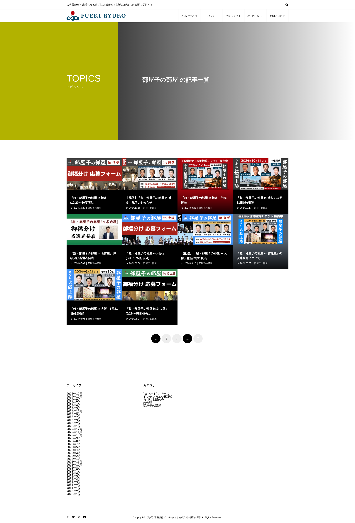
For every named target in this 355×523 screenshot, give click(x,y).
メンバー (211, 15)
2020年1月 (74, 494)
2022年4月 (74, 449)
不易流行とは (189, 15)
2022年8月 (74, 441)
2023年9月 (74, 414)
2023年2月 (74, 423)
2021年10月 (74, 464)
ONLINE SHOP (255, 15)
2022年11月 (74, 432)
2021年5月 (74, 476)
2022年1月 (74, 458)
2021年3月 (74, 482)
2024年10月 (74, 396)
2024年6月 (74, 405)
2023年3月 (74, 420)
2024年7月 (74, 402)
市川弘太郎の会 (153, 399)
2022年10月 (74, 435)
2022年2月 (74, 455)
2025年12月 (74, 393)
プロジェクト (233, 15)
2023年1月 (74, 426)
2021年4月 (74, 479)
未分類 (147, 402)
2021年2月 (74, 485)
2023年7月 (74, 417)
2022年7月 (74, 444)
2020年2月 (74, 491)
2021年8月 (74, 467)
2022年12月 (74, 429)
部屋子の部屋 (94, 208)
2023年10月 (74, 411)
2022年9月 (74, 438)
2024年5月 (74, 408)
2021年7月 (74, 470)
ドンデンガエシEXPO (157, 396)
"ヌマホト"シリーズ (156, 393)
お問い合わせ (277, 15)
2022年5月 (74, 447)
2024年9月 (74, 399)
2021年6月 (74, 473)
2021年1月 (74, 488)
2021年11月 (74, 461)
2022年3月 (74, 452)
